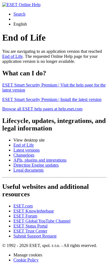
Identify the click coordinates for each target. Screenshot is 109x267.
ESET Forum (25, 216)
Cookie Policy (26, 260)
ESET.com (23, 206)
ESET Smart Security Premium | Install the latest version (51, 99)
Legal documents (28, 170)
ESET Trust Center (30, 231)
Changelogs (23, 155)
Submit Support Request (34, 236)
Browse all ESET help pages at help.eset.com (42, 109)
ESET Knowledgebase (33, 211)
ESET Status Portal (30, 226)
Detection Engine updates (36, 165)
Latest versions (26, 150)
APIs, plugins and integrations (40, 160)
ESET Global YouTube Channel (41, 221)
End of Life (12, 56)
